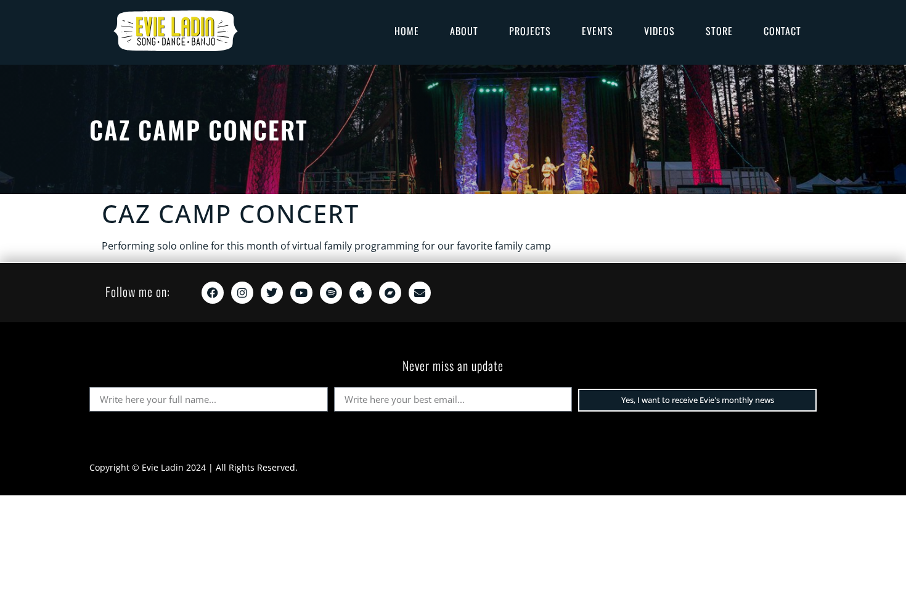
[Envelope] (420, 293)
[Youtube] (301, 293)
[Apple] (360, 293)
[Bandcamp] (390, 293)
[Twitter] (272, 293)
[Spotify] (331, 293)
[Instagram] (242, 293)
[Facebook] (213, 293)
